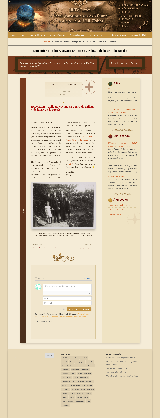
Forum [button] (22, 35)
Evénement (70, 84)
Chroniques (65, 370)
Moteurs (64, 393)
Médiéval (80, 393)
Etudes (69, 377)
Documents (87, 373)
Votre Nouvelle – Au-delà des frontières (122, 376)
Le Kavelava (65, 389)
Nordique (88, 393)
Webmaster (65, 405)
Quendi (72, 397)
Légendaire (75, 389)
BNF (71, 164)
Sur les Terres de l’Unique (116, 368)
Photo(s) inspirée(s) (116, 176)
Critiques (65, 373)
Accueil (14, 35)
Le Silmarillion (114, 215)
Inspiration (89, 381)
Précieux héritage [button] (77, 35)
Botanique (73, 366)
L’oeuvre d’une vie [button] (57, 35)
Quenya (79, 397)
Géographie (84, 377)
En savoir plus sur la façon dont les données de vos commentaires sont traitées (62, 315)
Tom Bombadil (79, 401)
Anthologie (83, 358)
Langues (89, 385)
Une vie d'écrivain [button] (37, 35)
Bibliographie (79, 362)
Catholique (82, 366)
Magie (83, 389)
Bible (71, 362)
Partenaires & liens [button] (117, 35)
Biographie (89, 362)
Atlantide (64, 362)
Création (72, 373)
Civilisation (75, 370)
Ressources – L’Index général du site (120, 357)
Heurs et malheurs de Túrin (120, 89)
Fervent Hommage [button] (96, 35)
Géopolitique (66, 381)
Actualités (56, 84)
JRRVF (64, 385)
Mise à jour (90, 389)
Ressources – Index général (119, 205)
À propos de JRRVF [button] (138, 35)
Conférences (85, 370)
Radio (86, 397)
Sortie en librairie (67, 401)
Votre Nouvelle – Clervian (116, 372)
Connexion (87, 278)
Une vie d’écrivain (116, 210)
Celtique (91, 366)
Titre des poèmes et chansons (121, 163)
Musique (72, 393)
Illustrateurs (80, 381)
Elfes (63, 377)
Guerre (76, 377)
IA (73, 381)
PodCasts (64, 397)
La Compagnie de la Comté (76, 385)
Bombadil (65, 366)
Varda (88, 401)
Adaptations (74, 358)
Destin (80, 373)
